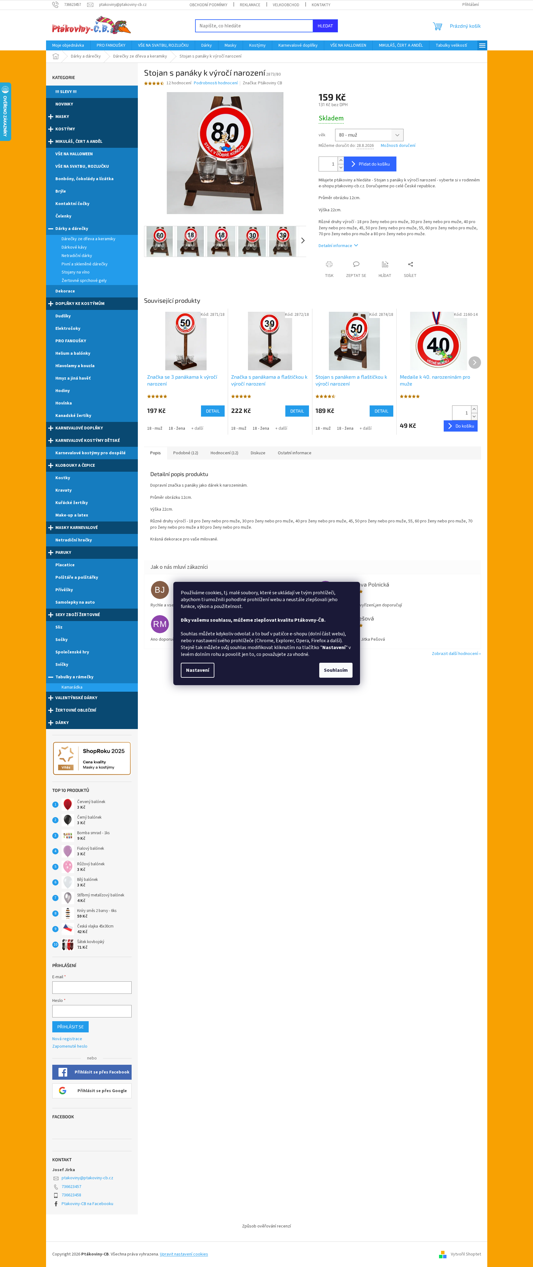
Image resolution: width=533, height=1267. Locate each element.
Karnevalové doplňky (79, 428)
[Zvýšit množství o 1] (341, 160)
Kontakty (321, 5)
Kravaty (63, 490)
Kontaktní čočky (72, 204)
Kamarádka (72, 687)
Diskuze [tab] (258, 453)
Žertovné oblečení (75, 710)
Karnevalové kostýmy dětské (87, 440)
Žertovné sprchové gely (84, 281)
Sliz (59, 627)
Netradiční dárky (77, 256)
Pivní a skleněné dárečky (85, 264)
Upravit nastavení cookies (184, 1254)
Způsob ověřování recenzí (266, 1226)
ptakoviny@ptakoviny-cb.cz (87, 1178)
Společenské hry (72, 652)
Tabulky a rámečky (74, 677)
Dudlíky (63, 316)
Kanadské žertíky (73, 416)
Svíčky (61, 665)
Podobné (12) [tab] (185, 453)
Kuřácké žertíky (71, 503)
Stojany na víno (76, 272)
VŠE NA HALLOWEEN (74, 154)
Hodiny (62, 391)
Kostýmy (65, 129)
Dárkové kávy (74, 247)
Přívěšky (64, 590)
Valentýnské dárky (76, 698)
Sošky (61, 640)
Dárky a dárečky (71, 229)
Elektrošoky (67, 328)
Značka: (262, 83)
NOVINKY (64, 104)
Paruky (63, 552)
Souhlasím (336, 670)
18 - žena (177, 428)
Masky (62, 117)
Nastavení (197, 670)
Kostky (62, 478)
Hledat (325, 25)
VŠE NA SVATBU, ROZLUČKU (82, 166)
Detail (213, 411)
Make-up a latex (71, 515)
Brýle (60, 191)
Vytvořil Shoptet (466, 1254)
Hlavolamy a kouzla (75, 366)
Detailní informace (335, 246)
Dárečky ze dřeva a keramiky (88, 239)
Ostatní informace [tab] (294, 453)
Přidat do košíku (374, 163)
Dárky (62, 723)
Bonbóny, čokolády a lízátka (84, 179)
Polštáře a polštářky (76, 577)
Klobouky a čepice (75, 465)
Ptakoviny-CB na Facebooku (87, 1204)
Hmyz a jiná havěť (73, 378)
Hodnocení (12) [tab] (224, 453)
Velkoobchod (286, 5)
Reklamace (250, 5)
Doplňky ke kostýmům (80, 304)
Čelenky (63, 216)
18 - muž (154, 428)
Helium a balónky (72, 353)
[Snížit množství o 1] (341, 167)
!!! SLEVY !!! (66, 92)
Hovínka (63, 403)
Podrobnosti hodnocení (216, 83)
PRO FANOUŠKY (70, 341)
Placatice (65, 565)
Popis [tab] (155, 453)
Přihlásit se (70, 1026)
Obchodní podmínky (208, 5)
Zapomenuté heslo (69, 1047)
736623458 (71, 1195)
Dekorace (65, 291)
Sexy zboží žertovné (77, 615)
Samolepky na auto (75, 602)
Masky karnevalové (76, 528)
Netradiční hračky (73, 540)
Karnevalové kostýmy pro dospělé (90, 453)
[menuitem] (68, 45)
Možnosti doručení (398, 146)
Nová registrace (67, 1039)
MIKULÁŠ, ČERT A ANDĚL (78, 141)
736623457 (71, 1187)
